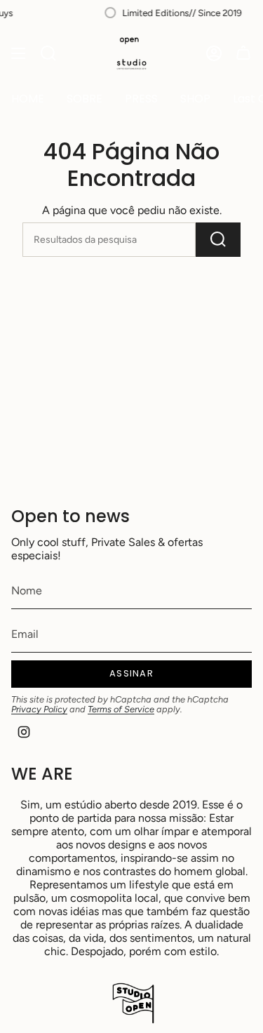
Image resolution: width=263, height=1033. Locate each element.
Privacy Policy (39, 709)
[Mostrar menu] (18, 53)
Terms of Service (121, 709)
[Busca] (48, 53)
